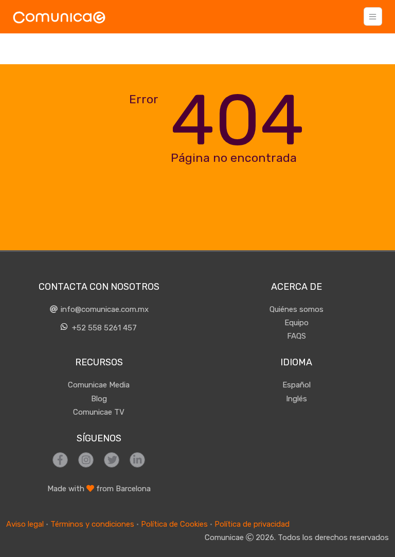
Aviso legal (25, 524)
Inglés (296, 398)
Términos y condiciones (92, 524)
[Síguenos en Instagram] (86, 460)
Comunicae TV (98, 412)
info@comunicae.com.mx (104, 309)
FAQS (296, 336)
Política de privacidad (252, 524)
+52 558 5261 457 (103, 327)
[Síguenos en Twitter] (111, 460)
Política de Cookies (174, 524)
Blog (99, 398)
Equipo (296, 322)
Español (296, 384)
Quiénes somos (297, 309)
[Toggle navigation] (373, 16)
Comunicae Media (99, 384)
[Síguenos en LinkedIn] (137, 460)
